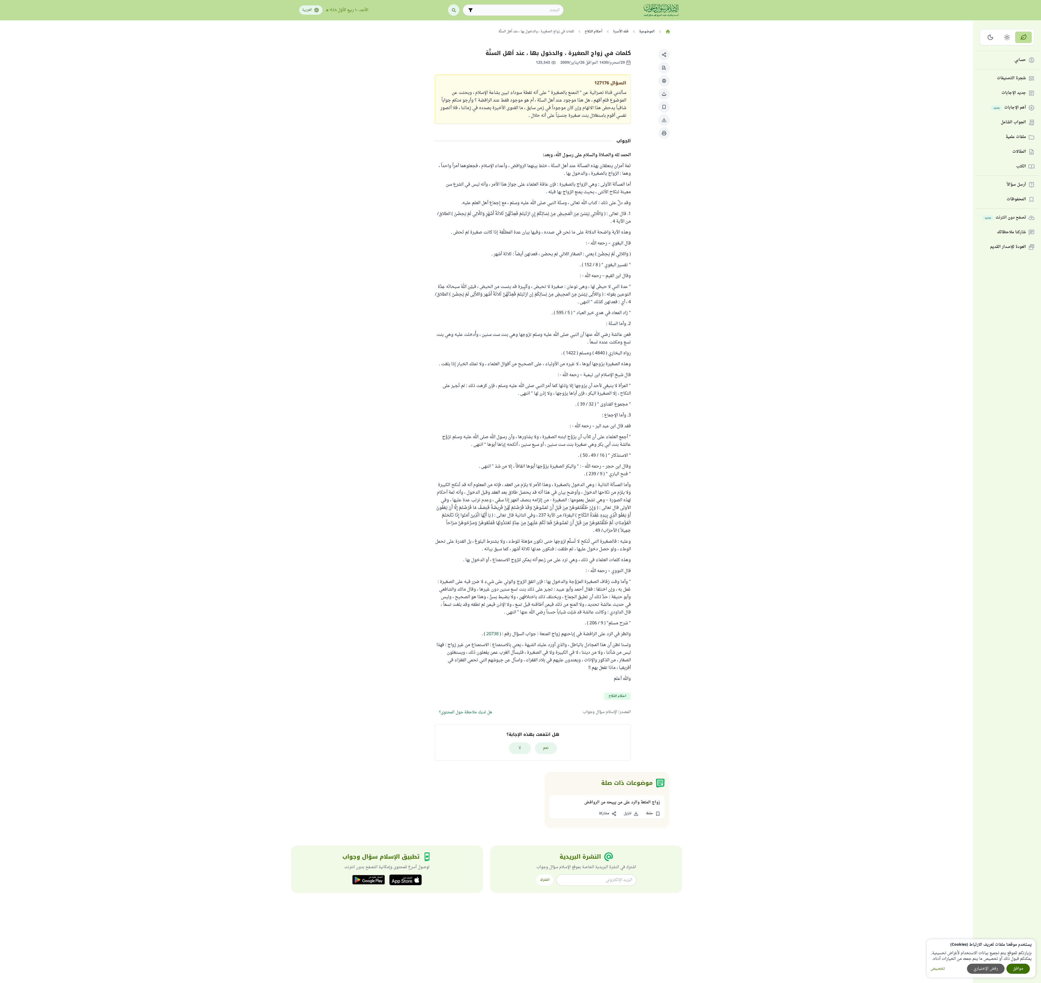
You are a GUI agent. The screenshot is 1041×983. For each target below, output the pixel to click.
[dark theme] (990, 37)
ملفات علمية (1016, 137)
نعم (546, 748)
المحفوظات (1016, 199)
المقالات (1019, 152)
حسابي (1020, 60)
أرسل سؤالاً (1016, 185)
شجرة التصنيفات (1011, 78)
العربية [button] (307, 10)
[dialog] (981, 958)
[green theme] (1023, 37)
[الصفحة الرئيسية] (668, 31)
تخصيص (938, 969)
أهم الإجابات (1009, 108)
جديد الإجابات (1014, 93)
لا (519, 748)
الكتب (1021, 166)
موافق (1018, 968)
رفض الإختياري (986, 968)
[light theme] (1007, 37)
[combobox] (517, 10)
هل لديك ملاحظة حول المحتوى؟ (465, 712)
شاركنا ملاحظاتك (1011, 232)
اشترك (544, 880)
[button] (664, 54)
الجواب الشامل (1013, 122)
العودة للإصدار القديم (1008, 247)
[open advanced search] (470, 10)
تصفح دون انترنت (1005, 218)
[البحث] (453, 10)
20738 (492, 634)
